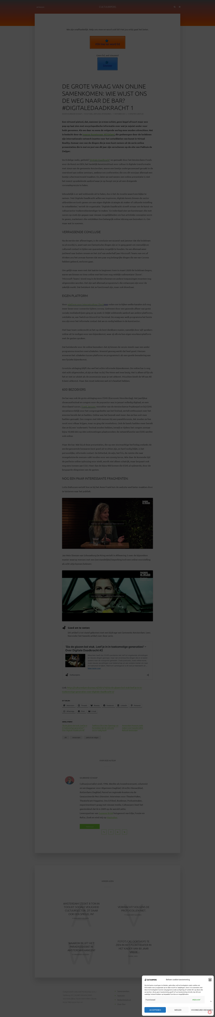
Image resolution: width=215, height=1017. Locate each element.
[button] (210, 979)
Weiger (177, 1010)
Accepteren (155, 1010)
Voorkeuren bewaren (201, 1010)
